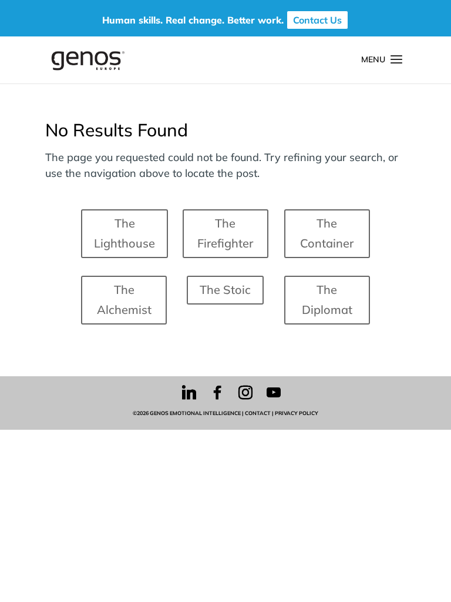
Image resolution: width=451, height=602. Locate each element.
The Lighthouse (124, 233)
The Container (327, 233)
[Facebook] (217, 393)
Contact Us (317, 20)
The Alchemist (124, 299)
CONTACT (258, 413)
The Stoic (225, 289)
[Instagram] (245, 393)
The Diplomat (327, 299)
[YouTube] (273, 393)
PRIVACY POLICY (296, 413)
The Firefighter (225, 233)
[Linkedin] (189, 393)
